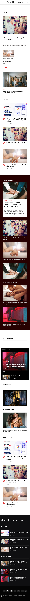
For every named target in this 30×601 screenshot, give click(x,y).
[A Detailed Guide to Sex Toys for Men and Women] (15, 25)
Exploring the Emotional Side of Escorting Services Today (14, 365)
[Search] (28, 2)
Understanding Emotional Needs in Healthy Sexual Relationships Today (14, 205)
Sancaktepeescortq (5, 596)
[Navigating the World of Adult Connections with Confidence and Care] (6, 377)
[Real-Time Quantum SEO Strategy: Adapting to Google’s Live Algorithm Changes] (15, 110)
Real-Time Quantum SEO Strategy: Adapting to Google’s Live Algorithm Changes (16, 120)
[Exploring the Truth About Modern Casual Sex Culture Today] (15, 420)
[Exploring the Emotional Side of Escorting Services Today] (15, 314)
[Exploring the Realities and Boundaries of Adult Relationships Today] (15, 79)
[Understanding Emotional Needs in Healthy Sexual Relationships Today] (15, 190)
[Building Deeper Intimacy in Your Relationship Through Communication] (15, 293)
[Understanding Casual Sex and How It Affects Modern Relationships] (15, 398)
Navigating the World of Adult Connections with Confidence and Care (17, 377)
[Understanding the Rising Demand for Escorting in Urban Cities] (5, 571)
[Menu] (2, 2)
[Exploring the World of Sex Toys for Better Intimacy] (8, 53)
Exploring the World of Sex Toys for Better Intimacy (8, 60)
